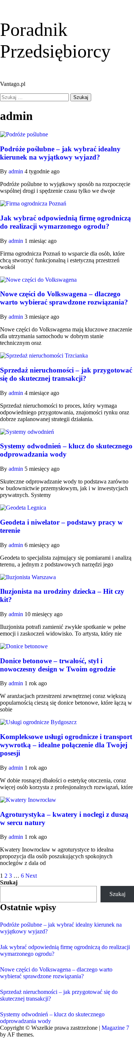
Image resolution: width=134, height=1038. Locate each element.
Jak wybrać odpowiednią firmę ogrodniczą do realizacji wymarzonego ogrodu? (65, 222)
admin (17, 171)
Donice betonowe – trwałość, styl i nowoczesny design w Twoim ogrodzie (57, 665)
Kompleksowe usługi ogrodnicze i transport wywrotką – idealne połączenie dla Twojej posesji (66, 745)
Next (31, 875)
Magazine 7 (115, 1028)
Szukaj (8, 882)
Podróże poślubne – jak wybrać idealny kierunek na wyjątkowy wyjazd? (60, 153)
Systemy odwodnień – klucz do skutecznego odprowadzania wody (66, 450)
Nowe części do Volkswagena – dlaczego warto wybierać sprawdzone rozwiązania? (64, 298)
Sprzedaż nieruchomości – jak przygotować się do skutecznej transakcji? (66, 374)
